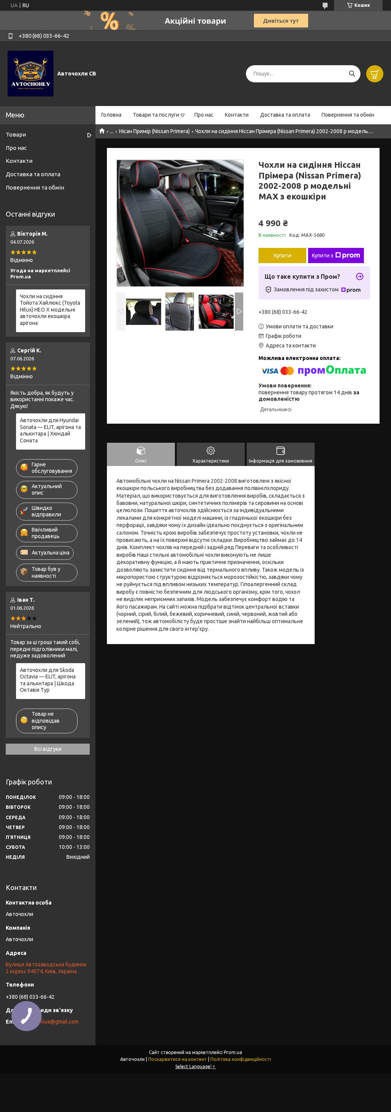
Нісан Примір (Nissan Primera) (154, 131)
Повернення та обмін (348, 115)
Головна (111, 115)
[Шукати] (351, 73)
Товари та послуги (156, 115)
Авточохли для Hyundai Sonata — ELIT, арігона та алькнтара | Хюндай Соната (50, 430)
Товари (16, 134)
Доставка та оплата (285, 115)
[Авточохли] (30, 73)
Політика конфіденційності (240, 1059)
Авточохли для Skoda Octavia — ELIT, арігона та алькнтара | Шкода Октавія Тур (48, 680)
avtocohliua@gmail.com (51, 1022)
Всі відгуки (47, 749)
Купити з (322, 255)
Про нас (203, 115)
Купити (282, 255)
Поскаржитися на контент (177, 1059)
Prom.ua (233, 1052)
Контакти (237, 115)
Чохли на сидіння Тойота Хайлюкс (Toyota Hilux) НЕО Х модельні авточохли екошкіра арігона (50, 309)
